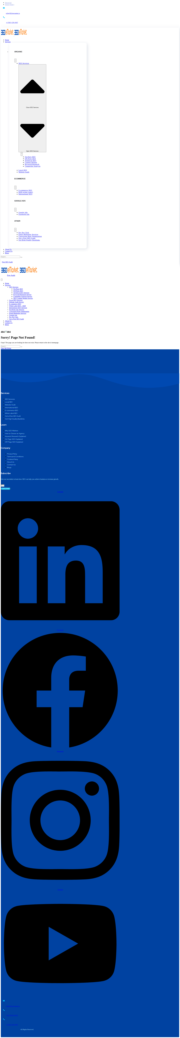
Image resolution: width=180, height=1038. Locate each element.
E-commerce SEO (15, 304)
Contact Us (8, 251)
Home (7, 40)
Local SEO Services (15, 300)
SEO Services (13, 287)
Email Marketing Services (17, 313)
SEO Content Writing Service (23, 298)
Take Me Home (6, 348)
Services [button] (8, 42)
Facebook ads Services (16, 310)
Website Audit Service (16, 302)
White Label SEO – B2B (17, 306)
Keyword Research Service (22, 294)
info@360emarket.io (13, 13)
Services (8, 285)
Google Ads (13, 315)
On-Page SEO (18, 289)
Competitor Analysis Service (22, 296)
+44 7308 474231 (12, 1015)
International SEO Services (18, 308)
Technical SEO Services (21, 293)
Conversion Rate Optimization (19, 311)
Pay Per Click (13, 317)
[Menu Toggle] (15, 60)
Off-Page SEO (18, 291)
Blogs (7, 253)
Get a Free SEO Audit (16, 319)
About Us (8, 249)
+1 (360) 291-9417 (12, 22)
